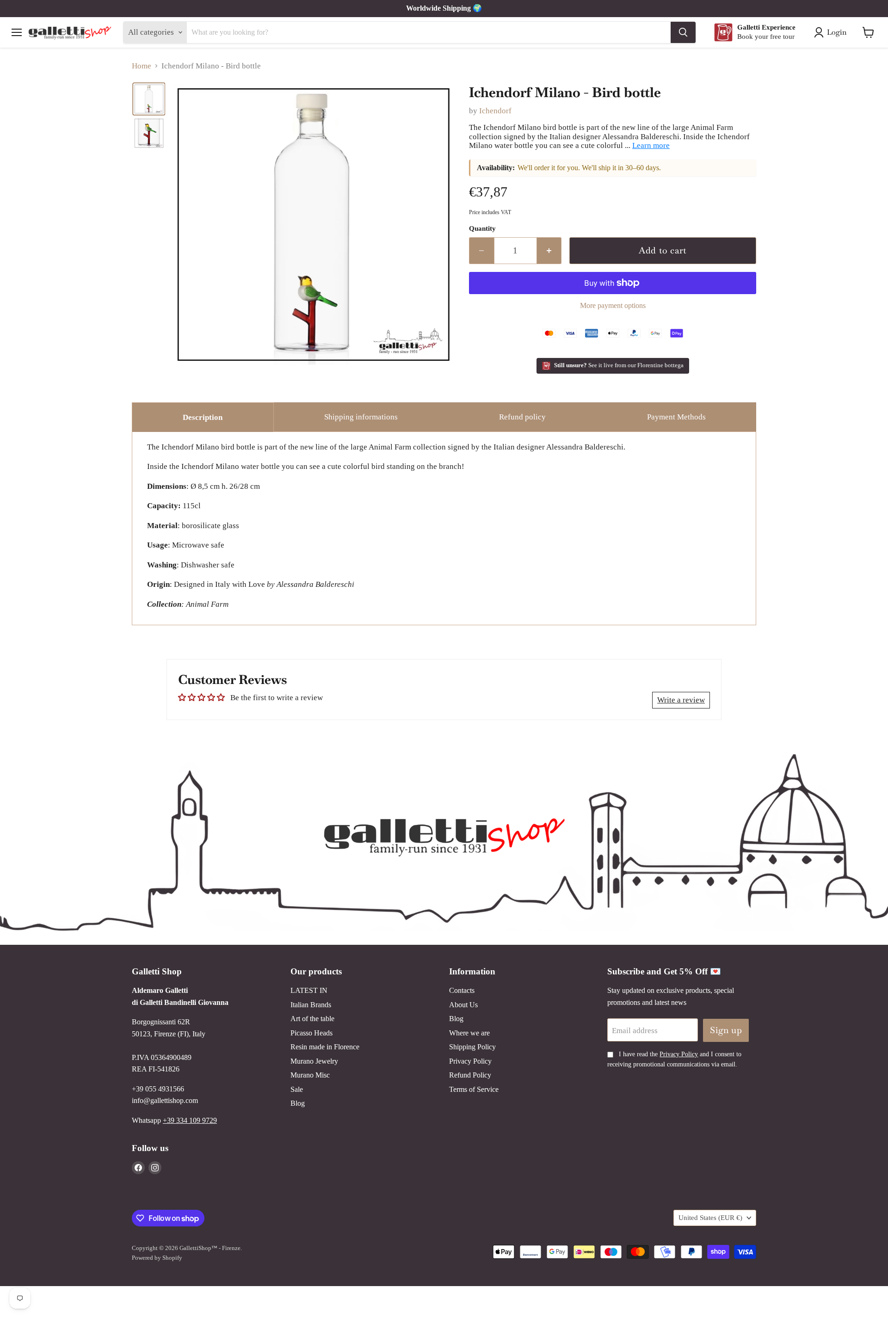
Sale (296, 1089)
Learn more (651, 145)
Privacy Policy (470, 1061)
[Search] (683, 32)
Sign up (726, 1030)
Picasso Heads (311, 1033)
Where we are (469, 1033)
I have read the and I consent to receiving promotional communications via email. (674, 1059)
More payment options (613, 305)
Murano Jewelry (314, 1061)
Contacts (462, 990)
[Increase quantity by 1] (549, 250)
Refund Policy (470, 1075)
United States (710, 1217)
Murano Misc (310, 1075)
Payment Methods (676, 417)
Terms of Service (474, 1089)
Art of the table (312, 1018)
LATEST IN (308, 990)
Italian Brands (310, 1005)
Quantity (482, 228)
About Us (463, 1005)
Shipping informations (361, 417)
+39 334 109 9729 (190, 1120)
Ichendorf (495, 110)
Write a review (681, 700)
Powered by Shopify (157, 1257)
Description (202, 417)
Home (141, 66)
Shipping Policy (472, 1047)
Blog (297, 1103)
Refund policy (522, 417)
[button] (149, 99)
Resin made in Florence (324, 1047)
